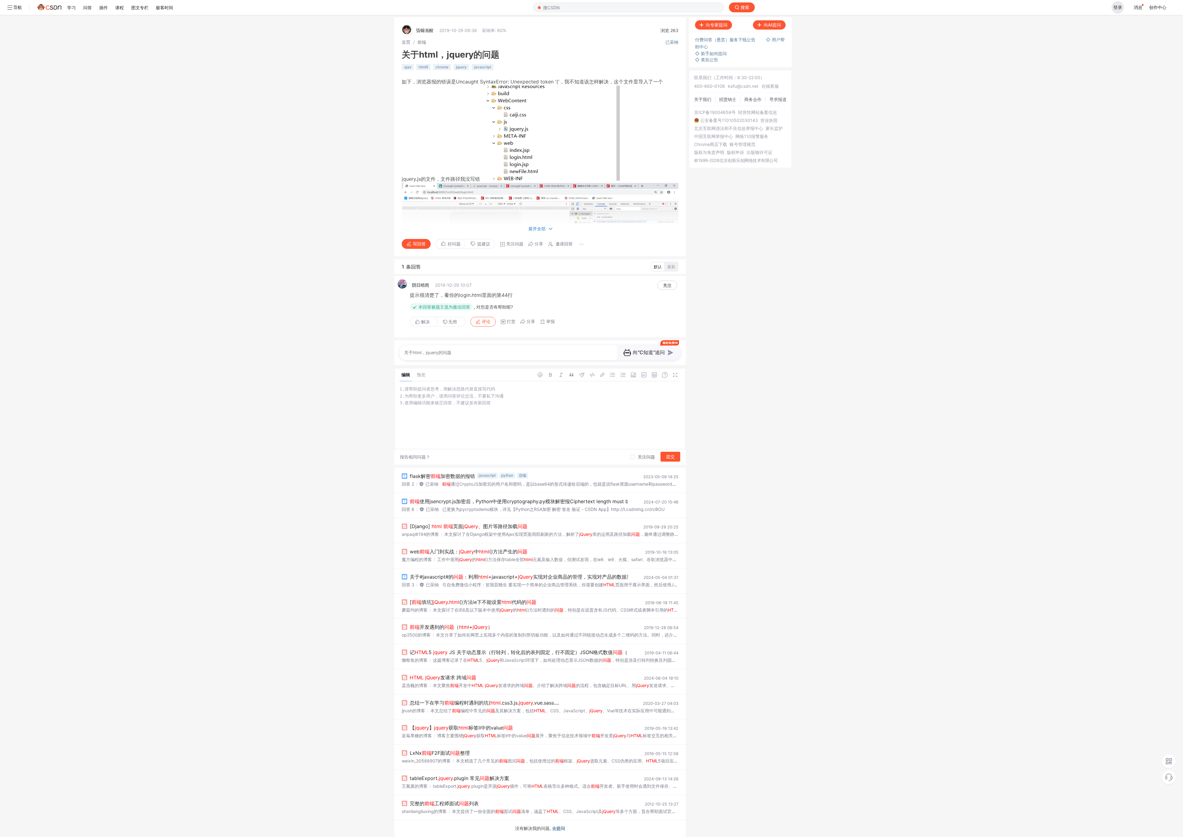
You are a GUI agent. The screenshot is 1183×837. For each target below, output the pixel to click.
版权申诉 (735, 152)
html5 (423, 67)
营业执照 (769, 120)
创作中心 (1157, 7)
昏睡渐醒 (424, 30)
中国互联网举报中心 (713, 136)
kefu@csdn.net (743, 86)
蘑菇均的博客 (415, 610)
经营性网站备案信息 (757, 112)
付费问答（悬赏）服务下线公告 (726, 39)
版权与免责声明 (709, 152)
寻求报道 (778, 99)
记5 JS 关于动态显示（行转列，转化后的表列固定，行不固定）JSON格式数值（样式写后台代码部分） (548, 652)
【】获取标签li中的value (461, 728)
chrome (442, 67)
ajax (407, 67)
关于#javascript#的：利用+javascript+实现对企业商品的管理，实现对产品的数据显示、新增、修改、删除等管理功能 (557, 577)
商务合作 (753, 99)
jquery (461, 67)
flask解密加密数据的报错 (442, 476)
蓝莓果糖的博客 (417, 735)
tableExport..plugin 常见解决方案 (459, 778)
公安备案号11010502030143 (729, 120)
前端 (421, 42)
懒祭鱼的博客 (415, 660)
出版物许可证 (759, 152)
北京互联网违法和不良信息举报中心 (728, 128)
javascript (482, 67)
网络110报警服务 (751, 136)
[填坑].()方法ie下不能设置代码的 (473, 602)
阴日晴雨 (420, 285)
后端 (522, 475)
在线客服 (770, 86)
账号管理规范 (742, 144)
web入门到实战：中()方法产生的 (468, 551)
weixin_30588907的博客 (426, 760)
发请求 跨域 (443, 677)
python (507, 475)
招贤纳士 (727, 99)
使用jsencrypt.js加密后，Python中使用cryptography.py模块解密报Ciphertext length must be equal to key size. (542, 501)
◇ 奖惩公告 (706, 59)
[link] (406, 42)
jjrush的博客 (413, 710)
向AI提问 (772, 24)
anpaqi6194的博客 (420, 534)
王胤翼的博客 (415, 786)
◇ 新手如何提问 (711, 53)
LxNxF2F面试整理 (440, 753)
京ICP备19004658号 (715, 112)
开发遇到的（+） (451, 627)
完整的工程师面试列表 (444, 803)
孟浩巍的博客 (415, 685)
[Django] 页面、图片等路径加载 (468, 526)
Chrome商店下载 (710, 144)
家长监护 (774, 128)
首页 (406, 42)
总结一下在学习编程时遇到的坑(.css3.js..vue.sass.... (484, 703)
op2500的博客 (416, 634)
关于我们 (702, 99)
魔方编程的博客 (417, 559)
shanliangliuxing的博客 (424, 811)
